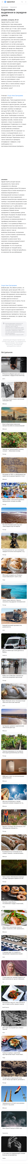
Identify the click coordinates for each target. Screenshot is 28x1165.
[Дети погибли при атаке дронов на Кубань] (14, 645)
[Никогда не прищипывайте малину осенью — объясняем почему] (14, 444)
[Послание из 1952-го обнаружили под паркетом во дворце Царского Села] (14, 469)
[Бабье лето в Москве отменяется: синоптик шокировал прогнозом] (14, 670)
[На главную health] (10, 2)
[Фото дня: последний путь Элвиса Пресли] (14, 1022)
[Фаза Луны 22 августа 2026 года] (14, 1123)
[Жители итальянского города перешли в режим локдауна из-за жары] (14, 796)
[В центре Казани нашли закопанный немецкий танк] (14, 393)
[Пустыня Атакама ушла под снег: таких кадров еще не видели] (14, 519)
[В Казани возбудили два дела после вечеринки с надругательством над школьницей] (14, 368)
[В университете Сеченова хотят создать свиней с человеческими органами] (14, 846)
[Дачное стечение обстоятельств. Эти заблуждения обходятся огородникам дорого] (14, 821)
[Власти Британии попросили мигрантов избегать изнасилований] (14, 419)
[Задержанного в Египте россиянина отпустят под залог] (14, 1098)
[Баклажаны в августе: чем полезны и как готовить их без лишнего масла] (14, 997)
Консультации (4, 7)
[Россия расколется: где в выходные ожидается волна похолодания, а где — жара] (14, 544)
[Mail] (5, 2)
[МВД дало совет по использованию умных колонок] (14, 771)
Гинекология (13, 7)
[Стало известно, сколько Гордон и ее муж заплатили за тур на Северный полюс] (14, 972)
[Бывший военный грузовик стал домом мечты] (14, 620)
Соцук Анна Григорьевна (15, 95)
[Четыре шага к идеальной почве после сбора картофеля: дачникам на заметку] (14, 1072)
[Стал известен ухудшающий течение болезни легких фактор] (14, 1148)
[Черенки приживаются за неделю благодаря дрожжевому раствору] (14, 746)
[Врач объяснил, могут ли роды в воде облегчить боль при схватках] (14, 695)
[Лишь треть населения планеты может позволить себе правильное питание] (14, 922)
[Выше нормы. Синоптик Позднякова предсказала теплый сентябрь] (14, 494)
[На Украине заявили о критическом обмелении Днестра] (14, 720)
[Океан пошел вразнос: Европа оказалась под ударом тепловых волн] (14, 595)
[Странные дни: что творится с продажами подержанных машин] (14, 947)
